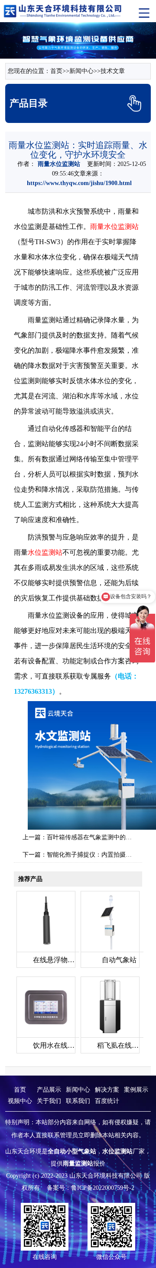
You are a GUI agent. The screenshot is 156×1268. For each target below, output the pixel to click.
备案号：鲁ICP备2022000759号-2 (90, 1188)
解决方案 (107, 1089)
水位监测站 (45, 552)
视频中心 (20, 1101)
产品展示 (49, 1089)
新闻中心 (81, 71)
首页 (56, 71)
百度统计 (107, 1101)
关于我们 (49, 1101)
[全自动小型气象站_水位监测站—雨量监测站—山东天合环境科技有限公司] (63, 10)
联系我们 (78, 1101)
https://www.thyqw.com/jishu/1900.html (79, 183)
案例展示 (136, 1089)
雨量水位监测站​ (59, 164)
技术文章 (113, 71)
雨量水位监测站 (114, 226)
